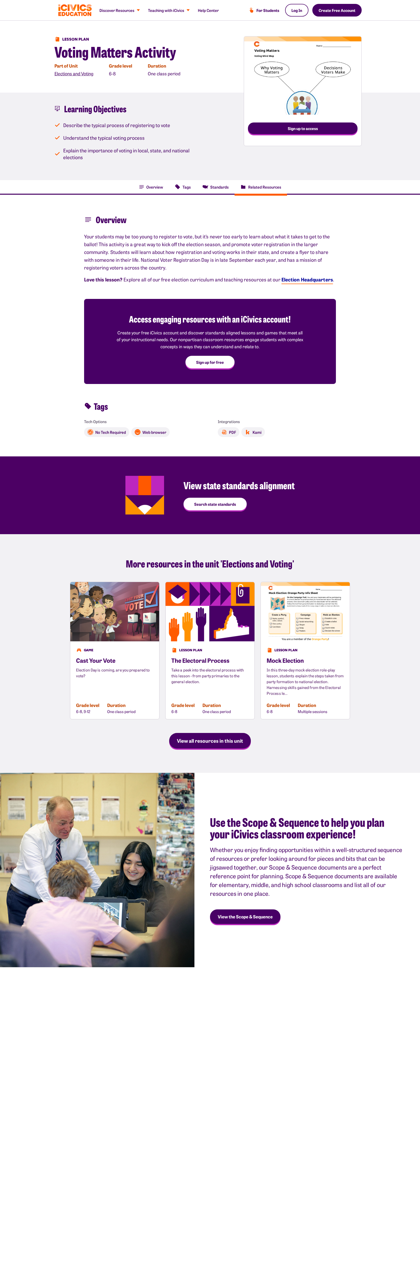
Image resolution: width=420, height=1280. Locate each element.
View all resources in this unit (210, 740)
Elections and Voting (73, 73)
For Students (267, 10)
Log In (296, 10)
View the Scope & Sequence (245, 917)
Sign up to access (303, 128)
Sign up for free (210, 362)
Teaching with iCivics (166, 10)
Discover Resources (116, 10)
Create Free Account (337, 10)
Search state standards (215, 504)
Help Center (208, 10)
